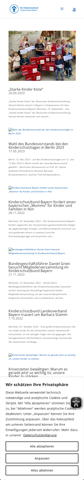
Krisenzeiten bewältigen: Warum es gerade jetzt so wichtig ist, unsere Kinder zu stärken (38, 373)
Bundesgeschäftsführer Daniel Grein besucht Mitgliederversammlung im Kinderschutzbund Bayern (39, 267)
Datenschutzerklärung (40, 435)
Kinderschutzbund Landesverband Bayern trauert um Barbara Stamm (38, 313)
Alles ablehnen (42, 470)
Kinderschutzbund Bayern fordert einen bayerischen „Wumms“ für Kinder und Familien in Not (42, 205)
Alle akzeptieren (42, 446)
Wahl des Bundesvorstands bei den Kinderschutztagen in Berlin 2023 (38, 145)
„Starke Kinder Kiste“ (26, 89)
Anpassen (42, 458)
